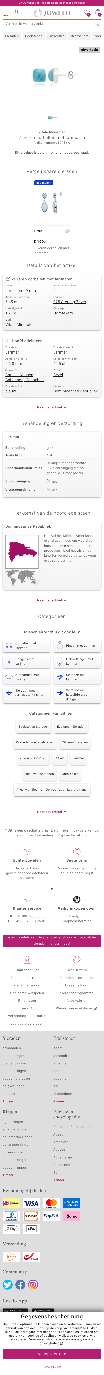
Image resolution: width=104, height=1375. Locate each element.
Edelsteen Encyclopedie (72, 1127)
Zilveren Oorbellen (33, 758)
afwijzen (87, 1332)
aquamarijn (62, 1078)
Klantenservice (27, 970)
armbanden (12, 1048)
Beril (57, 1172)
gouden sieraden (16, 1078)
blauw (10, 391)
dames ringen (14, 1055)
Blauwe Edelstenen (40, 774)
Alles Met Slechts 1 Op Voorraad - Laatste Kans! (51, 790)
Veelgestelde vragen (27, 1023)
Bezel (58, 375)
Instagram (33, 1285)
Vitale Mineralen (20, 325)
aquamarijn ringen (18, 1137)
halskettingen (14, 1086)
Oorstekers (63, 313)
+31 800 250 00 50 (30, 916)
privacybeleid (50, 1343)
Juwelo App (27, 1008)
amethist (60, 1063)
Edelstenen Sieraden (34, 727)
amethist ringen (16, 1129)
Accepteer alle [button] (52, 1354)
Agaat (58, 1134)
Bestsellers (80, 36)
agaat (58, 1048)
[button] (6, 12)
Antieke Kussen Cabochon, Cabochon (24, 377)
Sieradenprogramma (76, 993)
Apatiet (59, 1149)
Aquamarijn (62, 1157)
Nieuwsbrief (77, 1000)
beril (57, 1086)
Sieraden (12, 36)
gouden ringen (14, 1071)
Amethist (60, 1142)
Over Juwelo (77, 970)
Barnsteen (61, 1165)
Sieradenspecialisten (77, 978)
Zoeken (97, 24)
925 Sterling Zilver (69, 302)
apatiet (59, 1071)
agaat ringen (13, 1122)
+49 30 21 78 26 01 (30, 921)
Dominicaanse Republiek (75, 391)
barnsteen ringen (17, 1144)
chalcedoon (62, 1094)
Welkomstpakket (27, 985)
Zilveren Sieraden (75, 742)
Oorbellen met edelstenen (35, 742)
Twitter (8, 1285)
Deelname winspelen (27, 993)
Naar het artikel (49, 407)
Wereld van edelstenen (74, 1008)
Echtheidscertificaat (27, 978)
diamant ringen (15, 1063)
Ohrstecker (70, 774)
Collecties (57, 36)
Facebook (20, 1285)
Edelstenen (34, 36)
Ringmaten (27, 1000)
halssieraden (13, 1094)
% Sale (59, 758)
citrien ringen (13, 1152)
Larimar (12, 352)
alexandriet (62, 1055)
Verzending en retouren (27, 1016)
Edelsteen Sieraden (71, 727)
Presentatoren (76, 985)
